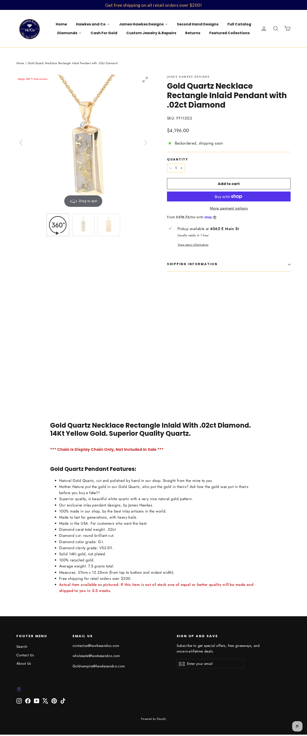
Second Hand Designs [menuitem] (197, 24)
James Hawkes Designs (188, 77)
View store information (193, 244)
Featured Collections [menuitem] (229, 33)
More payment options (229, 208)
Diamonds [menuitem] (67, 33)
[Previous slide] (20, 142)
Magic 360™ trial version (32, 79)
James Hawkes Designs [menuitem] (141, 24)
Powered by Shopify (153, 719)
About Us (23, 663)
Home (20, 63)
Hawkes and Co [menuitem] (91, 24)
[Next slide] (145, 142)
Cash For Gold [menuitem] (104, 33)
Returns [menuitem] (192, 33)
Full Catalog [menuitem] (239, 24)
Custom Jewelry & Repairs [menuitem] (151, 33)
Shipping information (192, 264)
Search (21, 646)
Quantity (177, 159)
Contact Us (25, 655)
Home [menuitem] (61, 24)
